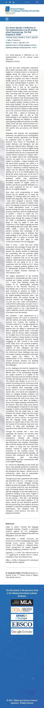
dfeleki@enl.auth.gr (28, 573)
